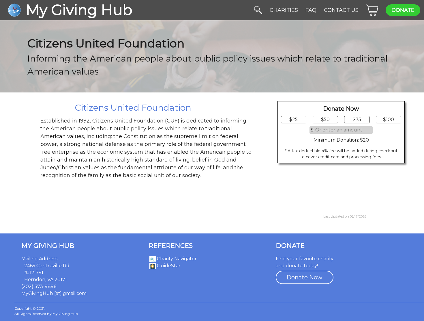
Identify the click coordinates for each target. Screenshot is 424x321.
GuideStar (168, 265)
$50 (325, 119)
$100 (388, 119)
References (171, 246)
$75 (357, 119)
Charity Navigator (176, 258)
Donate (402, 10)
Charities (284, 10)
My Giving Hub (47, 246)
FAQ (310, 10)
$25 (293, 119)
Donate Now (304, 277)
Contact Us (341, 10)
